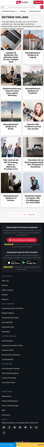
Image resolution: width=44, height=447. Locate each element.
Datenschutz (6, 396)
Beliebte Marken (8, 313)
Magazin (5, 299)
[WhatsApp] (4, 433)
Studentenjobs (7, 341)
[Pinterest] (20, 427)
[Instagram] (9, 427)
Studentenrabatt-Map (10, 318)
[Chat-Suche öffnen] (41, 7)
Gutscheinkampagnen (10, 373)
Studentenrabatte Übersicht (12, 308)
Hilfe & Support (7, 290)
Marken (23, 11)
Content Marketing (9, 378)
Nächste (32, 214)
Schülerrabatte (7, 359)
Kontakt (5, 295)
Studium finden (7, 350)
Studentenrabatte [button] (9, 11)
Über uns (5, 281)
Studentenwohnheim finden (12, 345)
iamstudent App (8, 327)
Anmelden (38, 2)
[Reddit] (36, 427)
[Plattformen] (31, 2)
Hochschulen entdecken (11, 355)
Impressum (6, 415)
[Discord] (25, 427)
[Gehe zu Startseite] (22, 2)
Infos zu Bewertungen (10, 406)
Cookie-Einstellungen (10, 401)
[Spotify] (15, 427)
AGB (3, 410)
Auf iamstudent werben (11, 368)
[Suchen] (3, 7)
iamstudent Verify (8, 382)
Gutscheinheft (34, 11)
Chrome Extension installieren (23, 240)
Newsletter (6, 332)
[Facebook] (4, 427)
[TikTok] (31, 427)
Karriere (5, 285)
